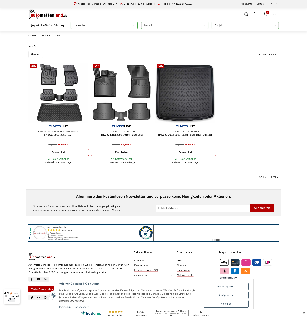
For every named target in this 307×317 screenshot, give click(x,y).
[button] (246, 14)
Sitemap (181, 265)
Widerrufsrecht (185, 275)
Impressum (65, 306)
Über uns (139, 260)
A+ (272, 3)
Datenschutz (82, 306)
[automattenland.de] (48, 14)
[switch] (11, 300)
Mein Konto (246, 3)
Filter (37, 54)
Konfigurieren (226, 295)
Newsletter (140, 275)
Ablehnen (226, 303)
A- (276, 3)
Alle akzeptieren (226, 286)
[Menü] (18, 291)
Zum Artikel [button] (58, 152)
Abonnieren (262, 208)
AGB (179, 260)
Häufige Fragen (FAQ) (146, 270)
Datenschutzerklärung (90, 206)
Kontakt (260, 3)
